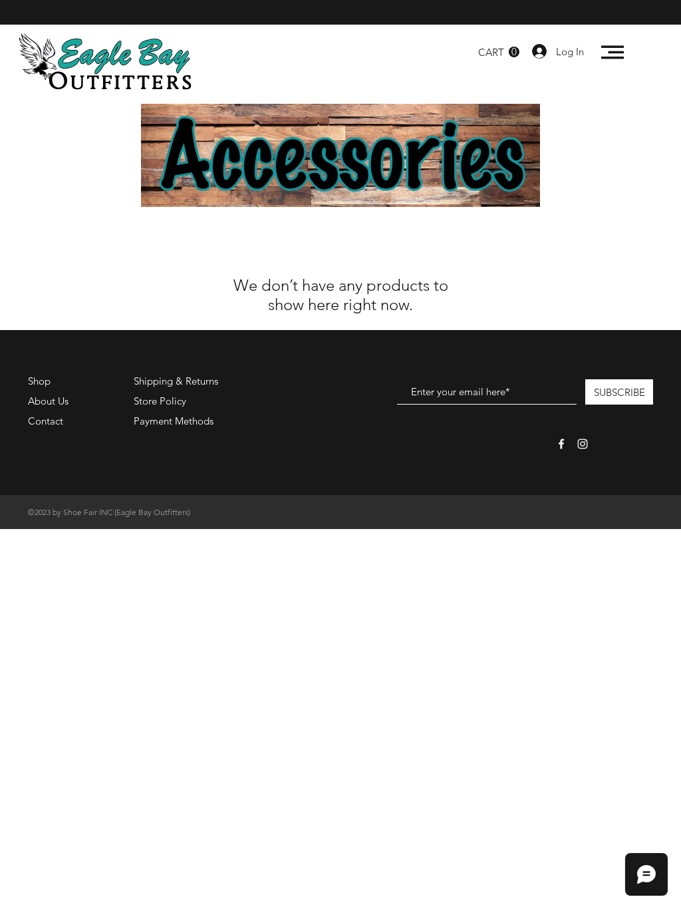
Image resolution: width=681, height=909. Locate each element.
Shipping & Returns (176, 381)
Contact (45, 421)
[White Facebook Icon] (561, 444)
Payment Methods (175, 421)
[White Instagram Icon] (582, 444)
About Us (48, 401)
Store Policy (160, 401)
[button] (498, 52)
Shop (39, 381)
